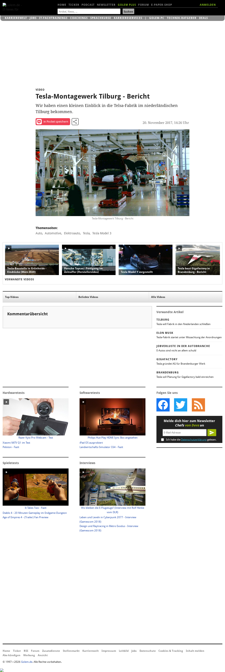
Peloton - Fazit (11, 447)
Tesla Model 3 (101, 233)
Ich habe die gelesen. (191, 439)
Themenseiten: (47, 228)
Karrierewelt (16, 18)
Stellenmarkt (71, 650)
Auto (39, 233)
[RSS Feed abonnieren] (198, 404)
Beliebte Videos (88, 297)
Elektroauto (72, 233)
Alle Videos (158, 297)
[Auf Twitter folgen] (180, 404)
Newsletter (106, 4)
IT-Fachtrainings (53, 18)
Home (62, 4)
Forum (143, 4)
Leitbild (124, 650)
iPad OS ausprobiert (91, 442)
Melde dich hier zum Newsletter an (189, 423)
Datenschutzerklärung (194, 439)
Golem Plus (127, 4)
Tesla (86, 233)
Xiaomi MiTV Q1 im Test (16, 442)
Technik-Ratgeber (181, 18)
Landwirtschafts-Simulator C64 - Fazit (101, 447)
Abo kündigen (11, 655)
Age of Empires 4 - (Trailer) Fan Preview (25, 517)
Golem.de (26, 661)
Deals (203, 18)
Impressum (109, 650)
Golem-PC (156, 18)
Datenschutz (148, 650)
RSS (26, 650)
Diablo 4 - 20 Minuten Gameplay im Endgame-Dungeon (35, 512)
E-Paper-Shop (161, 4)
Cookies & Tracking (170, 650)
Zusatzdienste (51, 650)
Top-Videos (12, 297)
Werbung (29, 655)
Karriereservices (128, 18)
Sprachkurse (100, 18)
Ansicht (43, 655)
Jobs (33, 18)
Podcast (88, 4)
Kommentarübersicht (27, 314)
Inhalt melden (195, 650)
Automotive (53, 233)
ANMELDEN (208, 4)
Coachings (79, 18)
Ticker (74, 4)
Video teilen (75, 121)
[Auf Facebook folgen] (163, 404)
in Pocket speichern (56, 121)
